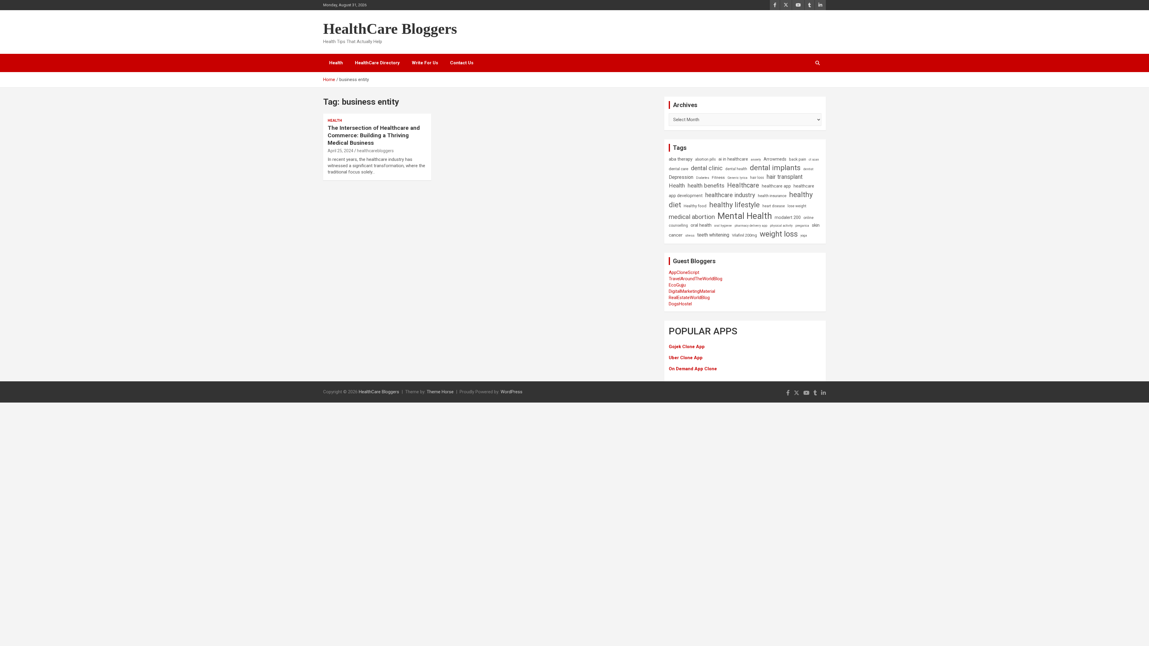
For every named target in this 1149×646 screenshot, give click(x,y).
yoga (803, 235)
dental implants (775, 167)
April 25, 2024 (340, 150)
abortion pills (705, 159)
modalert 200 (788, 217)
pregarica (802, 226)
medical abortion (692, 216)
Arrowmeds (775, 159)
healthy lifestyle (734, 205)
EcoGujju (677, 285)
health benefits (706, 185)
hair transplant (785, 176)
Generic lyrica (737, 178)
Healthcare (743, 185)
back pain (797, 159)
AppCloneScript (684, 272)
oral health (701, 225)
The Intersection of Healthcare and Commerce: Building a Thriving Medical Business (374, 135)
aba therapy (680, 159)
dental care (678, 169)
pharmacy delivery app (751, 226)
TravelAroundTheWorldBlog (695, 278)
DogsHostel (680, 304)
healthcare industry (730, 195)
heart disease (773, 206)
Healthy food (695, 206)
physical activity (781, 226)
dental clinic (707, 168)
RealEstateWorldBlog (689, 297)
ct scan (814, 160)
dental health (736, 169)
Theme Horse (440, 391)
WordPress (511, 391)
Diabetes (702, 178)
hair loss (757, 178)
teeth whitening (713, 235)
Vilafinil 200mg (744, 235)
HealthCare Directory (377, 62)
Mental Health (745, 216)
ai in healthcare (733, 159)
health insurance (772, 196)
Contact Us (461, 62)
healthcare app (776, 186)
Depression (681, 177)
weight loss (779, 233)
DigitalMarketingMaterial (692, 291)
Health (336, 62)
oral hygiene (723, 226)
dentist (808, 169)
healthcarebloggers (375, 150)
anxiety (756, 160)
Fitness (718, 177)
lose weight (797, 206)
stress (689, 235)
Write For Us (425, 62)
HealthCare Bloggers (390, 28)
